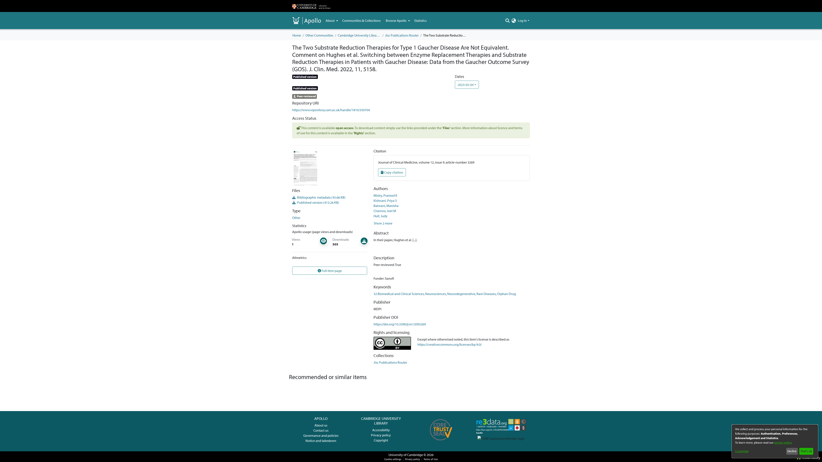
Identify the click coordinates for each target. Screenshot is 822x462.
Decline (792, 451)
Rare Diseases (486, 294)
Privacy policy (381, 435)
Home (296, 35)
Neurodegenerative (461, 294)
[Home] (311, 6)
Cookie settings (392, 459)
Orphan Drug (506, 294)
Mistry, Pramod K (385, 195)
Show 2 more (383, 223)
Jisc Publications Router (402, 35)
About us (320, 425)
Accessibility (381, 430)
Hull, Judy (380, 216)
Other (296, 218)
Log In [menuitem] (522, 20)
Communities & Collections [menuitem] (361, 20)
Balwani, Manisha (386, 206)
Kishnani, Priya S (385, 200)
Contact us (320, 430)
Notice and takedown (320, 440)
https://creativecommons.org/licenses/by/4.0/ (449, 344)
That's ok (806, 451)
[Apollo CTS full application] (441, 442)
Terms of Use (431, 459)
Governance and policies (320, 435)
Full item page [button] (331, 271)
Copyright (381, 440)
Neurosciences (435, 294)
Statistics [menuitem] (420, 20)
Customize (742, 451)
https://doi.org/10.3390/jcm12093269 (400, 324)
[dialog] (775, 441)
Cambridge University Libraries (359, 35)
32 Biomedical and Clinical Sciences (399, 294)
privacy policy (782, 442)
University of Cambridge (406, 455)
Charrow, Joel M (385, 211)
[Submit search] (507, 20)
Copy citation (393, 172)
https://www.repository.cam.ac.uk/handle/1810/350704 (331, 110)
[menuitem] (331, 20)
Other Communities (319, 35)
